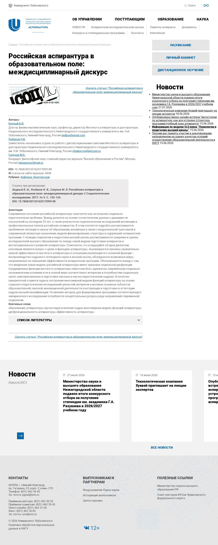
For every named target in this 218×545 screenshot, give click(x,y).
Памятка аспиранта (163, 27)
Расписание (180, 45)
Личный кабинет (181, 58)
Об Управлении (87, 19)
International (157, 33)
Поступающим (130, 19)
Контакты (137, 33)
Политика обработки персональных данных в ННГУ (31, 526)
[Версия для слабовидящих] (205, 5)
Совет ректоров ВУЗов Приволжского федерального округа (181, 496)
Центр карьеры (93, 500)
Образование (171, 19)
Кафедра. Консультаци (35, 177)
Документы (189, 27)
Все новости (162, 447)
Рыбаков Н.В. (17, 139)
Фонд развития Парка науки (101, 490)
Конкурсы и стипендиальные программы (98, 33)
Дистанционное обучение (181, 70)
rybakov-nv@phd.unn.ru (86, 151)
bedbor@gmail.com (73, 135)
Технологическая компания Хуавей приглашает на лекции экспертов (161, 385)
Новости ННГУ (18, 382)
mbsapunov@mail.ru (30, 162)
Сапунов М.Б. (17, 155)
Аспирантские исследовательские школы (117, 27)
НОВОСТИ (78, 27)
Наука (203, 19)
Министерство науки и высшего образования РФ (177, 487)
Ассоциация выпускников (99, 495)
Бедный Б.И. (16, 123)
